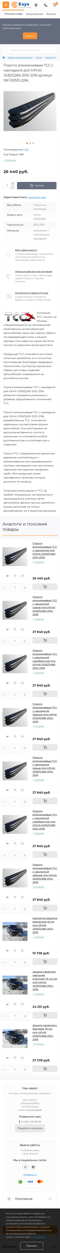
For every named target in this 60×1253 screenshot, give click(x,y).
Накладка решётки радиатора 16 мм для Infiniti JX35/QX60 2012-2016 (44, 925)
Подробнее (38, 1237)
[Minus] (12, 187)
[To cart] (45, 586)
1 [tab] (27, 143)
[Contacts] (45, 5)
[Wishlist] (15, 575)
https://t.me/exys (33, 1167)
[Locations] (36, 5)
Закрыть (30, 35)
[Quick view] (7, 575)
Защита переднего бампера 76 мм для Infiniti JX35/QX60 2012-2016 (44, 1032)
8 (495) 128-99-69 (31, 1121)
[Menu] (5, 5)
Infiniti (39, 57)
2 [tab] (30, 143)
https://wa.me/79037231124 (25, 1167)
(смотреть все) (37, 197)
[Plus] (12, 184)
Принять (31, 1245)
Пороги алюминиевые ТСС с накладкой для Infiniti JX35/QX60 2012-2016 (44, 550)
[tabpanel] (30, 111)
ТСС (26, 149)
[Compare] (22, 575)
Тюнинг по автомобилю (20, 57)
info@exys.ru (30, 1174)
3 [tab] (33, 143)
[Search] (6, 50)
